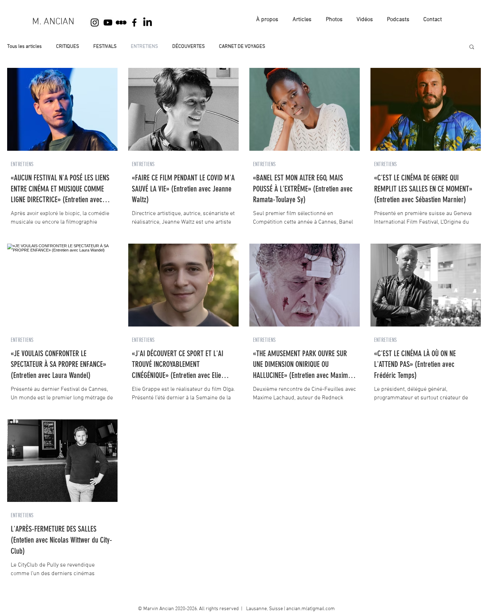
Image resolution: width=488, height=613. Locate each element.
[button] (471, 47)
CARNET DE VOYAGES (242, 47)
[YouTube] (108, 22)
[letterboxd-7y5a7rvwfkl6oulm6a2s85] (121, 22)
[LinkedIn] (147, 22)
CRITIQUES (67, 47)
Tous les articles (24, 47)
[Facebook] (134, 22)
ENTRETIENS (144, 47)
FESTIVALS (104, 47)
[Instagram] (94, 22)
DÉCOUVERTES (188, 47)
